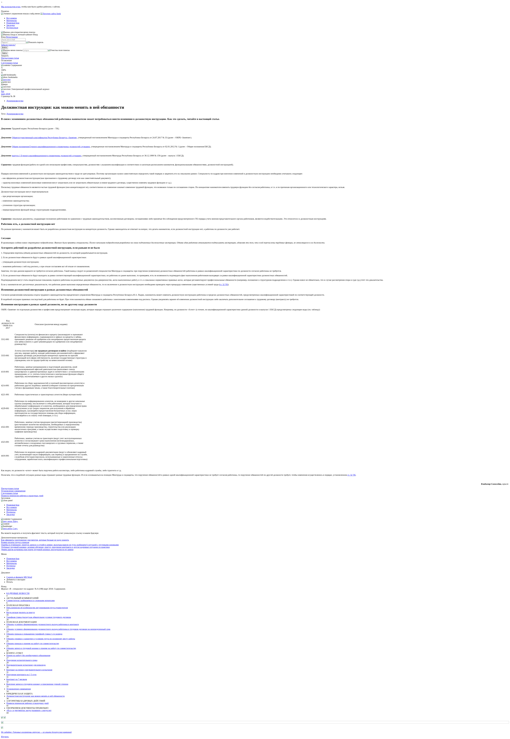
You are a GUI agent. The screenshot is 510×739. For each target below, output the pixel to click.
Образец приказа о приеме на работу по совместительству (32, 643)
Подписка (10, 512)
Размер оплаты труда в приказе (15, 542)
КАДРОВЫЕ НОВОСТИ (17, 593)
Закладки (10, 25)
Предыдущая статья (10, 58)
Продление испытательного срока (21, 660)
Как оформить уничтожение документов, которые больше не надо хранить (35, 540)
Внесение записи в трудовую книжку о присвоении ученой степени (37, 684)
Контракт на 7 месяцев (16, 679)
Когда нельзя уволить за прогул (20, 612)
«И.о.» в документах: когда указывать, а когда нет (28, 710)
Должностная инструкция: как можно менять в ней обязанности (35, 696)
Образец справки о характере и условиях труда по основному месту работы (40, 639)
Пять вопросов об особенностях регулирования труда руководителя (37, 608)
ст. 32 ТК (224, 284)
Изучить (5, 737)
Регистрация (12, 37)
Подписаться (12, 28)
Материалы (11, 20)
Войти (4, 48)
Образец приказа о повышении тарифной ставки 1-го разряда (34, 634)
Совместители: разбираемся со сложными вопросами (30, 600)
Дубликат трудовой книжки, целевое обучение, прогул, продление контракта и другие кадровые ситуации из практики (55, 547)
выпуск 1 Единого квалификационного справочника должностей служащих (46, 155)
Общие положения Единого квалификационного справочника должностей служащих (51, 146)
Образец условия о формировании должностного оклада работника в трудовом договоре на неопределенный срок (58, 629)
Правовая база (12, 23)
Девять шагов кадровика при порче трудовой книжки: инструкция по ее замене (37, 549)
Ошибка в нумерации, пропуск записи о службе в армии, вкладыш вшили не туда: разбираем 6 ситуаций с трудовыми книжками (60, 545)
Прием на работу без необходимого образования (28, 655)
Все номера (11, 18)
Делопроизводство (14, 101)
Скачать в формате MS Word (19, 577)
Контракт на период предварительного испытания (29, 670)
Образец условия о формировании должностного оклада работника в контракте (42, 624)
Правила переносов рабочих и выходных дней (27, 703)
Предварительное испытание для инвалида (26, 665)
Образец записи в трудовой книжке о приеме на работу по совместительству (41, 648)
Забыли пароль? (8, 45)
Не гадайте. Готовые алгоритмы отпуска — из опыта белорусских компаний (36, 732)
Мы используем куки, (11, 7)
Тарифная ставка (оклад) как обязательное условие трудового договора (38, 617)
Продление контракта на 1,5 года (21, 674)
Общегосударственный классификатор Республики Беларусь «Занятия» (44, 137)
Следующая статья (9, 63)
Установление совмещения (18, 689)
